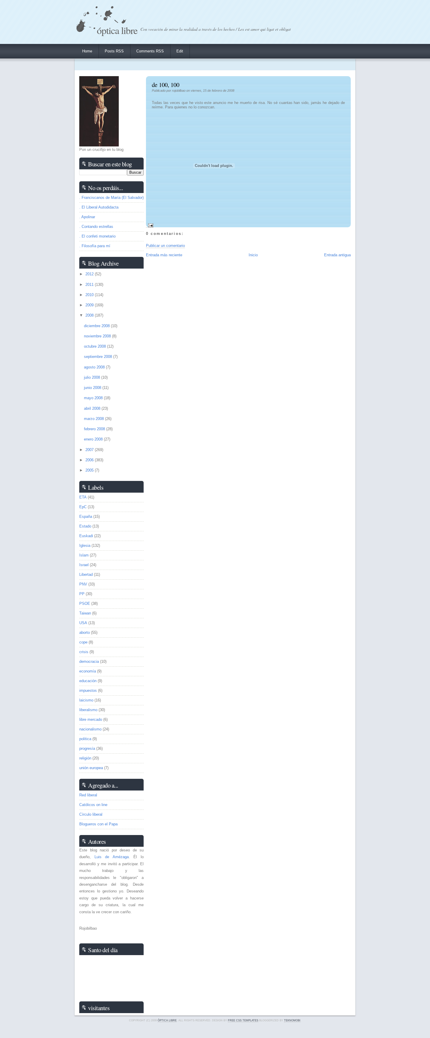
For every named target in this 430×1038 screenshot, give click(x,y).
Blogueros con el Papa (98, 824)
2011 (90, 284)
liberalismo (88, 710)
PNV (83, 584)
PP (82, 594)
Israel (84, 565)
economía (87, 671)
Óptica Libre (117, 30)
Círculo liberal (90, 814)
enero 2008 (94, 439)
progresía (87, 748)
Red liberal (88, 795)
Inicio (253, 255)
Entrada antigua (337, 255)
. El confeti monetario (97, 236)
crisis (83, 652)
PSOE (84, 603)
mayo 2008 (94, 398)
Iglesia (84, 545)
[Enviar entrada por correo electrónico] (149, 225)
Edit (179, 51)
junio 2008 (93, 387)
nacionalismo (90, 729)
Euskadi (86, 536)
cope (83, 642)
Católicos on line (93, 805)
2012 (90, 274)
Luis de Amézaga (111, 857)
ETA (83, 497)
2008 (90, 315)
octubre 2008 (95, 346)
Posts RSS (114, 51)
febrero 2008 (95, 429)
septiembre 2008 (98, 356)
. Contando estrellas (96, 226)
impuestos (88, 690)
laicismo (86, 700)
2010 (90, 295)
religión (85, 758)
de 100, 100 (165, 85)
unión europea (91, 768)
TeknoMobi (292, 1020)
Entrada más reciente (164, 255)
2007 (90, 450)
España (85, 516)
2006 (90, 460)
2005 (90, 470)
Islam (84, 555)
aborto (84, 632)
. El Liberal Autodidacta (98, 207)
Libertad (86, 574)
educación (88, 681)
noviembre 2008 (98, 336)
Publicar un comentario (165, 245)
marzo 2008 (94, 418)
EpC (83, 507)
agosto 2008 (95, 367)
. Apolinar (87, 217)
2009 (90, 305)
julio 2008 (92, 377)
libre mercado (90, 719)
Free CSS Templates (243, 1020)
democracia (89, 661)
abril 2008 (93, 408)
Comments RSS (150, 51)
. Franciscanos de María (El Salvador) (111, 197)
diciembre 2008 (97, 326)
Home (87, 51)
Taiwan (85, 613)
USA (83, 623)
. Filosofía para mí (94, 246)
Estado (85, 526)
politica (85, 739)
